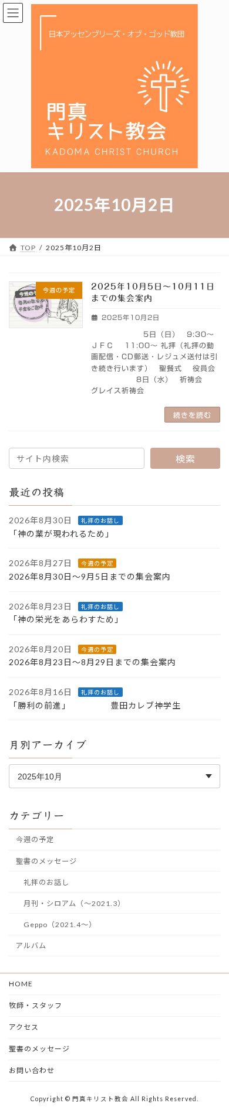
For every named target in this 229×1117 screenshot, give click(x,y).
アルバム (31, 945)
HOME (21, 983)
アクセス (24, 1027)
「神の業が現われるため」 (68, 534)
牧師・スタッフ (35, 1005)
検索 (186, 458)
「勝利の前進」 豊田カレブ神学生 (103, 705)
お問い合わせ (32, 1070)
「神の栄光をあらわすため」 (73, 619)
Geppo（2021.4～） (59, 924)
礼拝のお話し (100, 520)
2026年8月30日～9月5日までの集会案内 (90, 576)
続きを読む (192, 414)
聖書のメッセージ (46, 861)
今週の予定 (97, 563)
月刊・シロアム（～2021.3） (74, 903)
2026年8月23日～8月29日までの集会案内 (92, 662)
